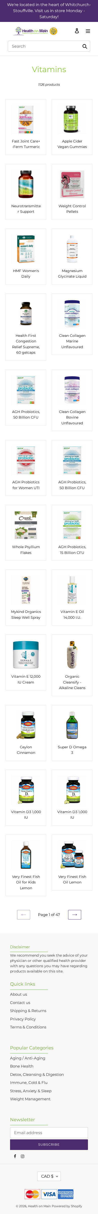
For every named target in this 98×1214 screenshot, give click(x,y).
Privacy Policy (23, 1019)
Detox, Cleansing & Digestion (37, 1074)
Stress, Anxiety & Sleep (31, 1090)
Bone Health (21, 1066)
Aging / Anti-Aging (27, 1058)
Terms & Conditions (28, 1027)
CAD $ (47, 1176)
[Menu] (86, 30)
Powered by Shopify (67, 1206)
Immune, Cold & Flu (28, 1082)
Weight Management (30, 1099)
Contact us (20, 1002)
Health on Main (39, 1206)
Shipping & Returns (28, 1010)
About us (18, 994)
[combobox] (49, 46)
